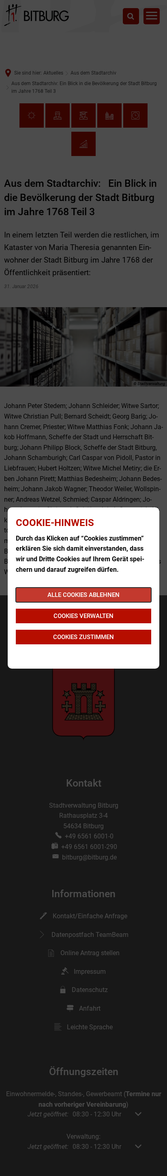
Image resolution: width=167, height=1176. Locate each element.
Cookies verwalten (83, 616)
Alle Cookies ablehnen (83, 595)
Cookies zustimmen (83, 637)
